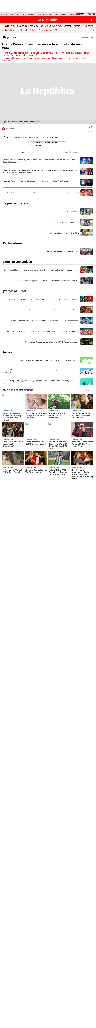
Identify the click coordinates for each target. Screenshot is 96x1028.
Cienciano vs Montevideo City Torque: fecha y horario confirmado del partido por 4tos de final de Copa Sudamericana (40, 161)
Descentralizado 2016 (50, 137)
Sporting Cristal (20, 137)
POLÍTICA (17, 26)
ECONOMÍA (34, 26)
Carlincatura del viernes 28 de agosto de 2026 (62, 251)
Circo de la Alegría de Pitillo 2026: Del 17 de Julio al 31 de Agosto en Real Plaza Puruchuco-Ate (43, 331)
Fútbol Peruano (34, 137)
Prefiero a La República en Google (47, 143)
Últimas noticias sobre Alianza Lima (66, 222)
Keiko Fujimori (61, 14)
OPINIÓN (25, 26)
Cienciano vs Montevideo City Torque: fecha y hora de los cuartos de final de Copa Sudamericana (42, 270)
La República (12, 129)
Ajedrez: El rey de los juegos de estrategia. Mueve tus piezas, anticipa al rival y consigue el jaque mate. (40, 382)
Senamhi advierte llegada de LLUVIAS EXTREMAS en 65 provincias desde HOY (48, 281)
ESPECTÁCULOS (80, 26)
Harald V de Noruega (29, 14)
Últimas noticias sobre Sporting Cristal (65, 233)
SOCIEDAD (44, 26)
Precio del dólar (12, 14)
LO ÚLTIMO (8, 26)
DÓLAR (90, 26)
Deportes (9, 37)
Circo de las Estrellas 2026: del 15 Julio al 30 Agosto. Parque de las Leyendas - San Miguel (44, 299)
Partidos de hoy (73, 212)
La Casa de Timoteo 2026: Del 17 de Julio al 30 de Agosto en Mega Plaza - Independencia (45, 320)
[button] (3, 20)
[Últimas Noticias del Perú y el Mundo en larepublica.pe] (48, 20)
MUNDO (52, 26)
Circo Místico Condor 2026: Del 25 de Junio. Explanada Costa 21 (54, 310)
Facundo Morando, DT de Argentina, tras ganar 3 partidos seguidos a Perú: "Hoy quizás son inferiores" (44, 59)
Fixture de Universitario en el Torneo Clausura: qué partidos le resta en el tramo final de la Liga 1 (42, 193)
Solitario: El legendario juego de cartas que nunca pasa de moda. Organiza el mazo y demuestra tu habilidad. (40, 371)
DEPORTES (68, 26)
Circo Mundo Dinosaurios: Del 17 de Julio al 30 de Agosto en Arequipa (52, 342)
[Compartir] (90, 127)
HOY (2, 14)
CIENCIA (59, 26)
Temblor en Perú (46, 14)
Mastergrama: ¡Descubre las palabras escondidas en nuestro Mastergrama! (50, 360)
